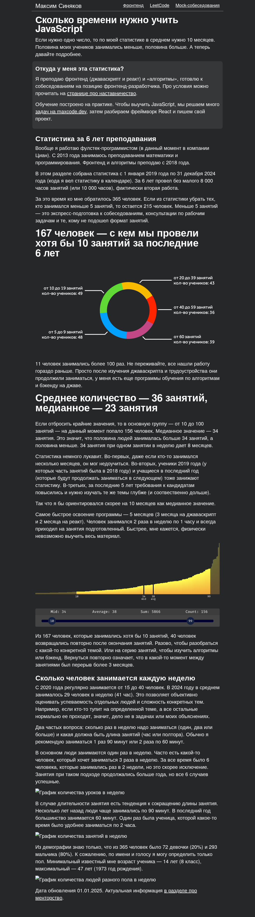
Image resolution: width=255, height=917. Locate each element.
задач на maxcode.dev (60, 111)
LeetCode (159, 5)
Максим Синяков (58, 5)
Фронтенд (133, 5)
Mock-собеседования (198, 5)
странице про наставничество (101, 93)
